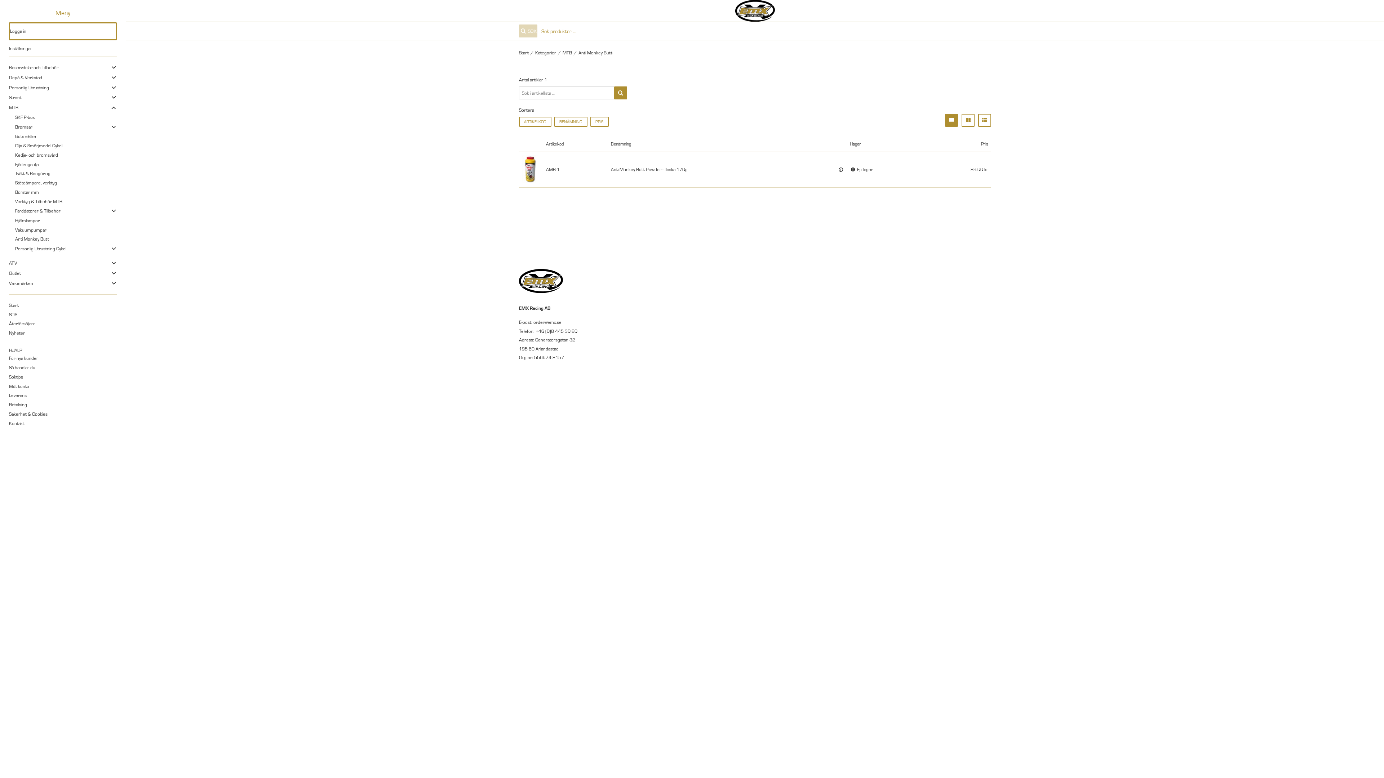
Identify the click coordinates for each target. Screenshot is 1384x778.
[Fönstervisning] (968, 120)
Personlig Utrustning (29, 87)
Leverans (18, 395)
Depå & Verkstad (25, 77)
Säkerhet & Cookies (28, 414)
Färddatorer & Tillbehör (38, 210)
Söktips (16, 377)
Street (15, 97)
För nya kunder (23, 358)
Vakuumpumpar (30, 230)
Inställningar (20, 48)
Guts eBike (25, 136)
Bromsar (23, 127)
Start (14, 305)
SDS (13, 314)
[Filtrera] (620, 92)
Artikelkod (535, 121)
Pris (599, 121)
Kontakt (16, 423)
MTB (13, 107)
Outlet (15, 273)
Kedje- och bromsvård (36, 155)
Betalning (18, 404)
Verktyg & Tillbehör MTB (38, 201)
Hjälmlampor (27, 220)
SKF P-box (25, 117)
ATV (13, 263)
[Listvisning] (951, 120)
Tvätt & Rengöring (32, 173)
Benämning (570, 121)
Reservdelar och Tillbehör (33, 67)
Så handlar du (22, 367)
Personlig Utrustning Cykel (40, 248)
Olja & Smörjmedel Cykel (38, 145)
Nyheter (17, 333)
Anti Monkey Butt (32, 239)
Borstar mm (27, 192)
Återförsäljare (22, 323)
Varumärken (21, 283)
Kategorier (545, 52)
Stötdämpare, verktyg (36, 182)
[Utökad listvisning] (984, 120)
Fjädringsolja (27, 164)
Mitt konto (19, 386)
